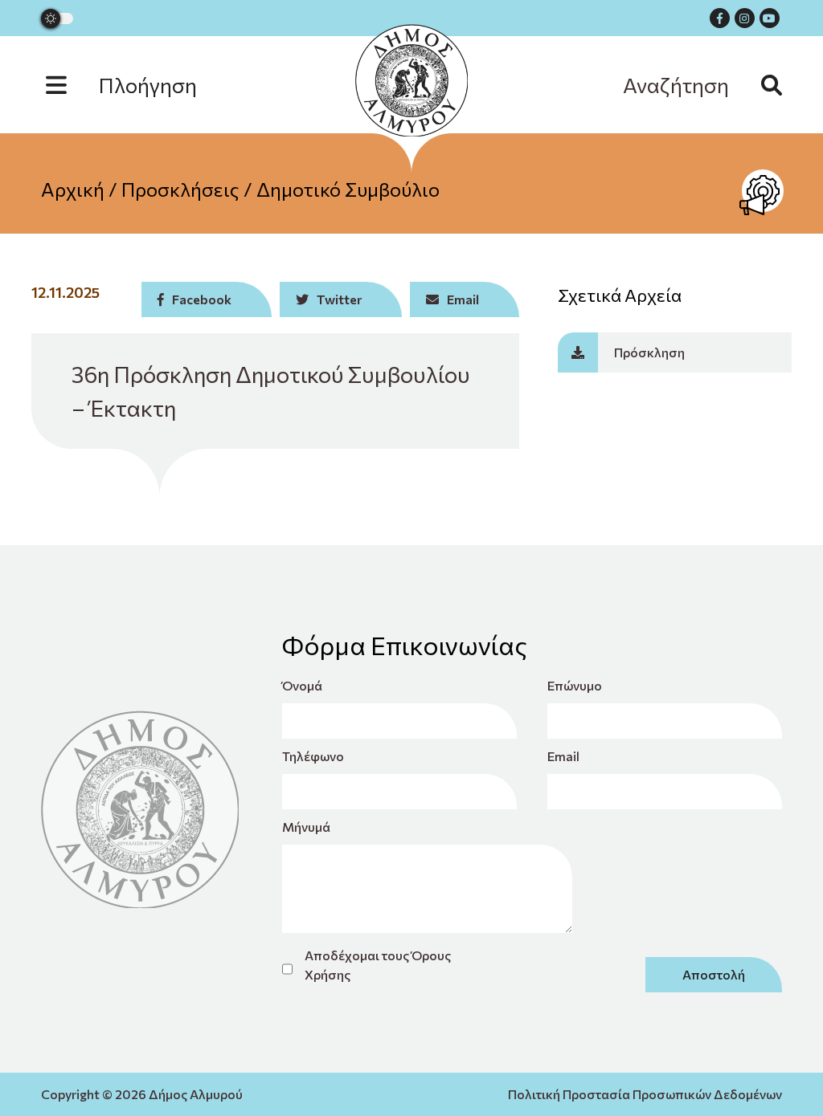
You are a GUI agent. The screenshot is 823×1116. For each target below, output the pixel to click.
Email (563, 756)
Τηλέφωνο (313, 756)
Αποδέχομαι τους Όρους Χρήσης (378, 964)
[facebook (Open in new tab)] (720, 18)
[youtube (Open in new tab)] (770, 18)
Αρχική (72, 189)
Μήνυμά (306, 826)
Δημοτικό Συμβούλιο (348, 189)
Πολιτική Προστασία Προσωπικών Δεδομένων (645, 1094)
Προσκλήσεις (180, 189)
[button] (137, 84)
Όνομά (302, 685)
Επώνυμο (574, 685)
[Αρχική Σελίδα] (411, 80)
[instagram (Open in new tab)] (745, 18)
